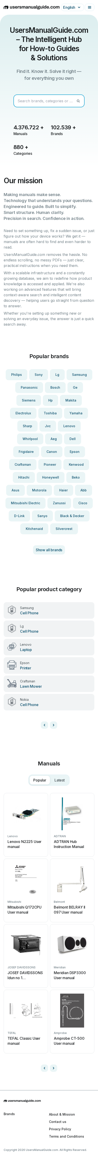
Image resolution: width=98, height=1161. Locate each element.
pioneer (50, 464)
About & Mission (62, 1114)
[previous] (44, 725)
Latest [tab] (59, 780)
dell (73, 439)
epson (75, 452)
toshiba (50, 413)
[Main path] (49, 1101)
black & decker (72, 516)
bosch (55, 387)
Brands (9, 1114)
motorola (39, 490)
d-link (19, 516)
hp (50, 400)
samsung (79, 375)
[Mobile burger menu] (89, 7)
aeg (54, 439)
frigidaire (26, 452)
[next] (53, 725)
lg (57, 375)
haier (63, 490)
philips (16, 375)
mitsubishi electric (25, 503)
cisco (82, 503)
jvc (48, 426)
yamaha (76, 413)
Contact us (57, 1122)
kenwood (76, 464)
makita (70, 400)
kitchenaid (34, 529)
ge (75, 387)
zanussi (59, 503)
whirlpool (30, 439)
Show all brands (49, 550)
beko (76, 477)
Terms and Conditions (66, 1136)
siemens (29, 400)
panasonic (29, 387)
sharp (27, 426)
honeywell (50, 477)
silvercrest (64, 529)
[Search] (78, 100)
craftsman (23, 464)
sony (39, 375)
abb (83, 490)
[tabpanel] (49, 932)
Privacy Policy (60, 1129)
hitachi (23, 477)
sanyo (42, 516)
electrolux (23, 413)
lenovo (69, 426)
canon (51, 452)
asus (15, 490)
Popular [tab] (39, 780)
